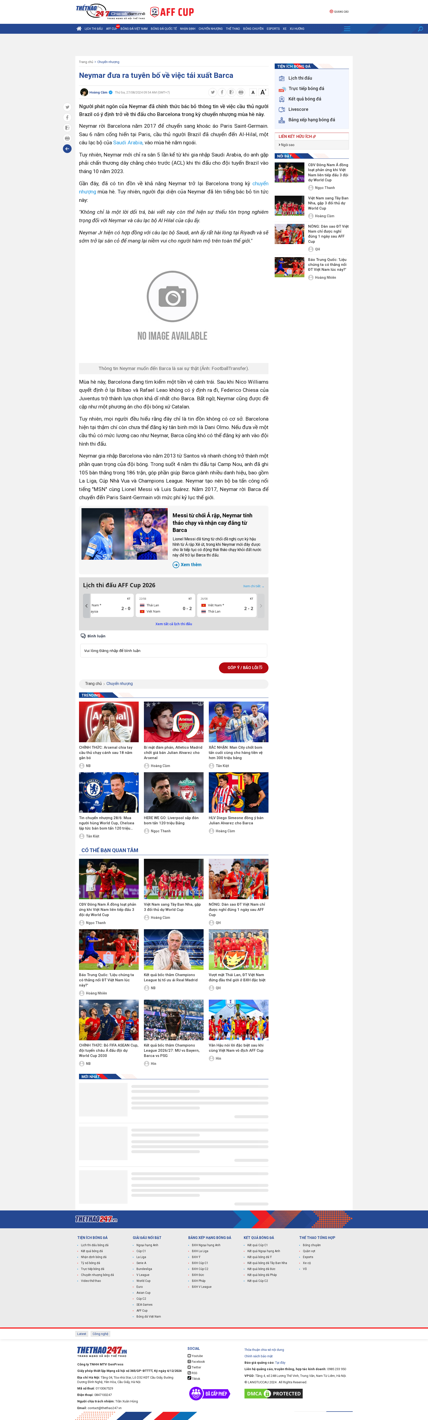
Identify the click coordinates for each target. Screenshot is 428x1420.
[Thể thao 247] (110, 11)
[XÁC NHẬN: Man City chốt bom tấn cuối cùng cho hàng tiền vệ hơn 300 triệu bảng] (238, 722)
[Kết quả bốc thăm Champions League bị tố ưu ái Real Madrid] (174, 949)
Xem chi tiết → (254, 586)
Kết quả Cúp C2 (257, 1281)
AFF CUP (111, 29)
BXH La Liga (200, 1251)
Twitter (196, 1367)
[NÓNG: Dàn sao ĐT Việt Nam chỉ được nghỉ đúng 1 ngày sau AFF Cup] (238, 879)
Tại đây (280, 1362)
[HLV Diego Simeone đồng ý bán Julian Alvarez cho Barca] (238, 792)
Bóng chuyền (253, 29)
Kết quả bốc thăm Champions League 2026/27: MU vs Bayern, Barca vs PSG (172, 1050)
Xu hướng (297, 29)
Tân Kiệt (222, 766)
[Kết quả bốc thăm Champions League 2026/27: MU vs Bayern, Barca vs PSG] (174, 1020)
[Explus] (173, 645)
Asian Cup (143, 1293)
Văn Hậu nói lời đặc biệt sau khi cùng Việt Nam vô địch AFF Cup (236, 1048)
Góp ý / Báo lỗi (243, 667)
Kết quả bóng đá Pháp (262, 1275)
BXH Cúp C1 (200, 1263)
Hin (153, 1064)
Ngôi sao (287, 145)
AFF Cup (141, 1310)
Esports (273, 29)
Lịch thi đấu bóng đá (94, 1245)
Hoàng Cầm (160, 766)
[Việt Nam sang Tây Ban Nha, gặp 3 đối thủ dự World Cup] (174, 879)
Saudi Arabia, (129, 143)
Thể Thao (233, 29)
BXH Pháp (198, 1281)
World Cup (143, 1281)
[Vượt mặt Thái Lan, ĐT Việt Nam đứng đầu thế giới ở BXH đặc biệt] (238, 949)
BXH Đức (198, 1275)
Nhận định (187, 29)
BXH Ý (196, 1257)
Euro (139, 1287)
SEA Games (144, 1304)
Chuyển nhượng (211, 29)
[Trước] (86, 606)
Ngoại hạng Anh (147, 1245)
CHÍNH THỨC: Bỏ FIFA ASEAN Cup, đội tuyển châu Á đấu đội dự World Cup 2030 (108, 1050)
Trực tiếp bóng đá (92, 1269)
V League (142, 1275)
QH (218, 923)
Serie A (141, 1263)
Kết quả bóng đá (92, 1251)
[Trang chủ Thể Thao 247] (79, 29)
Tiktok (195, 1379)
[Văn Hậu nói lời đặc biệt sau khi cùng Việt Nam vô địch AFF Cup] (238, 1020)
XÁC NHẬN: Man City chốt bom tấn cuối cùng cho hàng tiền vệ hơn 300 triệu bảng (236, 752)
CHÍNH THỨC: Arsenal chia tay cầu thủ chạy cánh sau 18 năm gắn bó (105, 752)
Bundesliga (144, 1269)
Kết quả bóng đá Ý (259, 1257)
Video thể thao (91, 1281)
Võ (305, 1269)
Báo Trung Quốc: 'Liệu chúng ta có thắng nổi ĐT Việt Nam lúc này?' (106, 980)
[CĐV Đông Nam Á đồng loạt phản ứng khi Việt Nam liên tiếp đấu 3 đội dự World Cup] (109, 879)
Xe (285, 29)
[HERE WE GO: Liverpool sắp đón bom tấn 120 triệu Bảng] (174, 792)
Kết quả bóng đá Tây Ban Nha (267, 1263)
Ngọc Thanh (161, 831)
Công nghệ (100, 1334)
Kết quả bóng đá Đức (261, 1269)
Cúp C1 (141, 1251)
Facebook (198, 1361)
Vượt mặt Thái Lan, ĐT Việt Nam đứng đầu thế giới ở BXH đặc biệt (237, 977)
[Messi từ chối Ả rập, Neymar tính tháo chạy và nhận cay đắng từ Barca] (124, 534)
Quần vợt (309, 1251)
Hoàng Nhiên (96, 993)
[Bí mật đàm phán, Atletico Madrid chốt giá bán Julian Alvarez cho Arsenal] (174, 722)
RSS (194, 1373)
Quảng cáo (341, 11)
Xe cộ (307, 1263)
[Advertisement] (214, 45)
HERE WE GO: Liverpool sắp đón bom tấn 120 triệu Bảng (171, 820)
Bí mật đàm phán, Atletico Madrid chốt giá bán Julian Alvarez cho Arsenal (173, 752)
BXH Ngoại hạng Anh (206, 1245)
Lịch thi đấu (94, 29)
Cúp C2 (141, 1298)
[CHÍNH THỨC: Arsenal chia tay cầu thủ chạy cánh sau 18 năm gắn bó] (109, 722)
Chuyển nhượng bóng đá (97, 1275)
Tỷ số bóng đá (90, 1263)
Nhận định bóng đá (94, 1257)
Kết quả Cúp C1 (257, 1245)
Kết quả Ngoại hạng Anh (263, 1251)
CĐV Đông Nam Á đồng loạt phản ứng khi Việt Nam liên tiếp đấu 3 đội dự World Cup (107, 909)
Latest (81, 1334)
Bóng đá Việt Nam (134, 29)
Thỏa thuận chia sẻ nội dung (264, 1350)
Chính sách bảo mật (258, 1356)
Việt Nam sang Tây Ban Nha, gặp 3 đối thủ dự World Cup (172, 907)
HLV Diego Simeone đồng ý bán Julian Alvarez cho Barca (236, 820)
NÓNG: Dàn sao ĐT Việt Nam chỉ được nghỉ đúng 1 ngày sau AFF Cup (237, 909)
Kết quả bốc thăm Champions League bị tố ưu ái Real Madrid (171, 977)
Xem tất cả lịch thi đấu (174, 624)
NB (88, 766)
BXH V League (202, 1287)
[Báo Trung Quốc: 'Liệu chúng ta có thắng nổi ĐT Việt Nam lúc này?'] (109, 949)
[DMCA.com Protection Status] (274, 1394)
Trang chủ (86, 62)
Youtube (197, 1356)
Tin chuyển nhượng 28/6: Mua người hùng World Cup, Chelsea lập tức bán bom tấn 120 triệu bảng (106, 823)
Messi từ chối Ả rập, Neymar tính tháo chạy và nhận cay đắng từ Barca (217, 539)
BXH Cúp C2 (200, 1269)
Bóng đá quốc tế (164, 29)
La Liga (141, 1257)
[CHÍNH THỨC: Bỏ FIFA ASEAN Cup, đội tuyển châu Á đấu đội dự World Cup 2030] (109, 1020)
